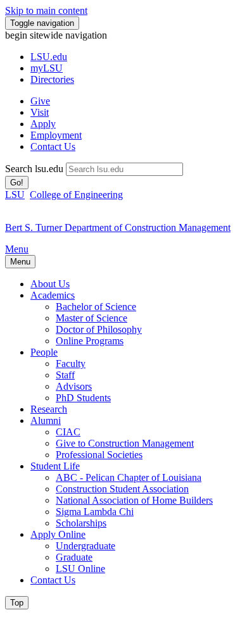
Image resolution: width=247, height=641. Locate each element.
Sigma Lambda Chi (95, 511)
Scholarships (81, 523)
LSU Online (80, 568)
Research (48, 409)
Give (40, 101)
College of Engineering (76, 194)
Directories (52, 79)
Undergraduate (85, 545)
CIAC (68, 431)
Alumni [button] (45, 420)
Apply (43, 123)
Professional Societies (99, 454)
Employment (56, 135)
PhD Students (83, 397)
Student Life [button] (55, 466)
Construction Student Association (122, 488)
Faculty (71, 363)
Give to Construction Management (125, 443)
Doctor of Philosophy (99, 329)
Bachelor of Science (96, 306)
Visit (39, 112)
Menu (16, 249)
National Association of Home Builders (134, 500)
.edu (48, 56)
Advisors (74, 386)
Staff (65, 375)
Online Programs (90, 340)
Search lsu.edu (34, 168)
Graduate (74, 557)
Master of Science (91, 318)
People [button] (44, 352)
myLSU (46, 68)
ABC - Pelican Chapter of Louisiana (128, 477)
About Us (50, 283)
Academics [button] (52, 295)
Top (16, 602)
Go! (16, 182)
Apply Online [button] (58, 534)
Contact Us (52, 146)
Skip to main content (46, 10)
